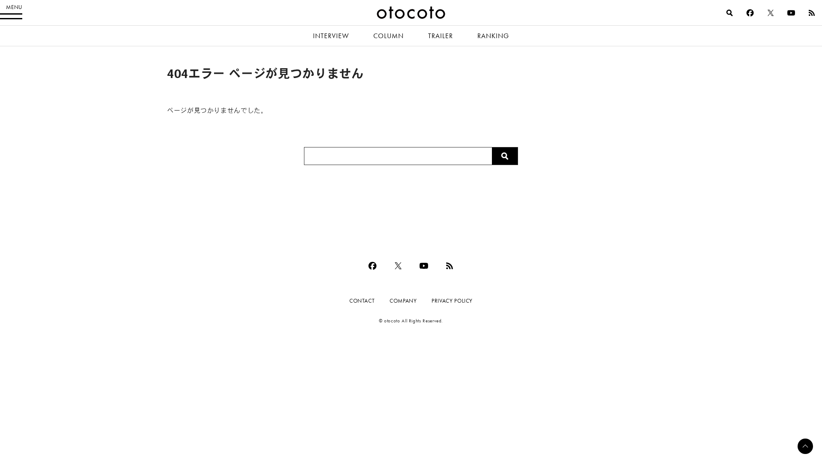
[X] (770, 12)
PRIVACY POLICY (452, 300)
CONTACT (362, 300)
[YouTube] (791, 12)
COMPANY (403, 300)
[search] (729, 12)
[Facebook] (750, 12)
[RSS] (811, 12)
